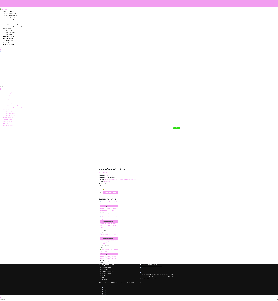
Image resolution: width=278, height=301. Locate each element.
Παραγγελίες (105, 269)
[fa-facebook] (102, 185)
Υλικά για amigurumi (10, 32)
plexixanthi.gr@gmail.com (108, 3)
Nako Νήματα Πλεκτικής (11, 15)
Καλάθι (103, 275)
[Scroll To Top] (0, 297)
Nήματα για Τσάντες (8, 38)
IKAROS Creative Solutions (135, 283)
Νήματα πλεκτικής (8, 11)
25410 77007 (105, 1)
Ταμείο (103, 277)
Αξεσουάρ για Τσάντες (8, 36)
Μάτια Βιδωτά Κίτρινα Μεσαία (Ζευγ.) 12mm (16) (108, 226)
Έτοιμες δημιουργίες (8, 40)
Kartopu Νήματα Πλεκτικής (12, 17)
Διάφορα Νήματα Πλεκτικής (12, 24)
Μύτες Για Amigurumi (110, 179)
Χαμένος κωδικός (106, 273)
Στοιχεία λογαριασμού (107, 271)
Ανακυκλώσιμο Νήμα (10, 22)
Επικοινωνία (105, 279)
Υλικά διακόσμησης (10, 34)
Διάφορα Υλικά (7, 28)
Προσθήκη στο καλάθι (110, 192)
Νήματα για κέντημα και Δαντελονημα (14, 26)
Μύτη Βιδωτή (107, 181)
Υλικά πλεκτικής (9, 30)
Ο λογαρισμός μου (106, 267)
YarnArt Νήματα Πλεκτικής (12, 19)
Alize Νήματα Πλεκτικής (11, 13)
